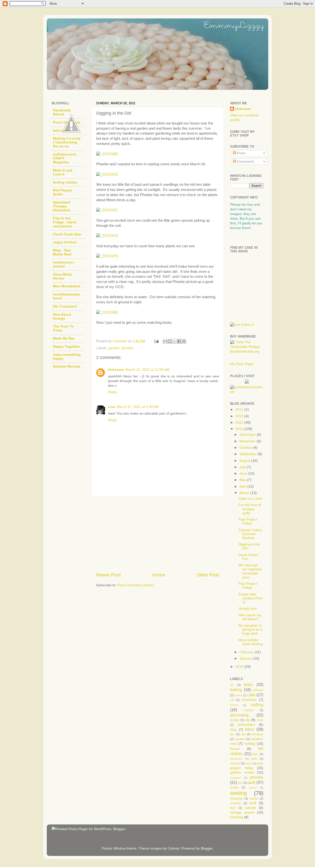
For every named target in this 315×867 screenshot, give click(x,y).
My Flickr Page (241, 364)
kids (255, 754)
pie (240, 783)
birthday (257, 690)
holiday (249, 743)
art (232, 685)
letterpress (236, 758)
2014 (240, 409)
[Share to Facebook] (179, 341)
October (246, 447)
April (243, 486)
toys (233, 808)
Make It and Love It (62, 172)
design (234, 720)
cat (232, 700)
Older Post (208, 574)
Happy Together (66, 346)
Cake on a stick (250, 498)
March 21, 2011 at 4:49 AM (138, 407)
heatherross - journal (64, 264)
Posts (241, 153)
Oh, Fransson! (65, 306)
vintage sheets (242, 812)
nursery (235, 763)
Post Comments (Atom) (135, 585)
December (248, 434)
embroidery (246, 725)
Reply (112, 392)
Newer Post (108, 574)
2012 (240, 422)
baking (236, 689)
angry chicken (65, 242)
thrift (252, 803)
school (253, 787)
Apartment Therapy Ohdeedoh (62, 206)
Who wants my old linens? (249, 617)
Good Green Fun (248, 557)
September (248, 454)
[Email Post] (156, 341)
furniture (257, 734)
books (238, 695)
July (243, 467)
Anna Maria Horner (62, 276)
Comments (245, 161)
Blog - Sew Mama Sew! (62, 252)
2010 (240, 666)
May (243, 480)
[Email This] (165, 341)
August (245, 461)
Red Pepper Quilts (62, 192)
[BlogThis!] (169, 341)
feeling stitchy (65, 182)
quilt (251, 782)
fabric (249, 729)
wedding (236, 817)
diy (247, 720)
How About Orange (62, 316)
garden (114, 348)
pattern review (242, 772)
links (254, 758)
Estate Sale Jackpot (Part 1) (250, 598)
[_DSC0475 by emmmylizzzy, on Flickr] (107, 256)
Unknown (116, 370)
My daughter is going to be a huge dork (250, 629)
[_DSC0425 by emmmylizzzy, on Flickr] (107, 174)
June (243, 473)
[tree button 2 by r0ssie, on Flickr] (242, 324)
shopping (236, 798)
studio (254, 798)
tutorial (250, 808)
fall (243, 734)
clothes (234, 705)
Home (158, 574)
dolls (260, 720)
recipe (234, 787)
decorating (239, 715)
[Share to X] (174, 341)
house (235, 749)
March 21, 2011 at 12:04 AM (148, 370)
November (248, 441)
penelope (235, 777)
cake (251, 695)
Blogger (207, 848)
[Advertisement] (157, 534)
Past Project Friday (247, 521)
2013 (240, 416)
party (249, 763)
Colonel (173, 848)
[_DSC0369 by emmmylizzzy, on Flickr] (107, 154)
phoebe (127, 348)
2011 (240, 429)
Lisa (111, 407)
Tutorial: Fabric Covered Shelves (250, 534)
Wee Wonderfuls (66, 286)
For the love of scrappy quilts (249, 509)
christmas (249, 700)
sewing (238, 793)
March (244, 493)
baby (248, 684)
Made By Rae (64, 338)
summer (235, 803)
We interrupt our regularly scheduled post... (250, 571)
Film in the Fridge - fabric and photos (65, 222)
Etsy (233, 729)
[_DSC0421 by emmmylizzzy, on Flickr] (107, 210)
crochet (248, 710)
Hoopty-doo (247, 608)
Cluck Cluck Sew (67, 234)
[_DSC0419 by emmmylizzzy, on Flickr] (107, 236)
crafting (257, 704)
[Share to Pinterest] (183, 341)
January (246, 658)
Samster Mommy (66, 366)
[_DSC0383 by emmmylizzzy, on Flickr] (107, 312)
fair (232, 734)
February (247, 652)
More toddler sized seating (250, 642)
